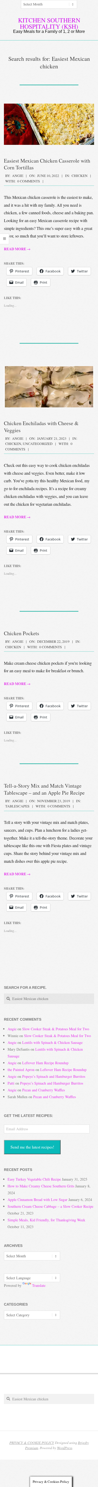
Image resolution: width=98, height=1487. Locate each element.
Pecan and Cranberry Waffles (43, 1089)
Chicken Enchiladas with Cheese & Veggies (41, 427)
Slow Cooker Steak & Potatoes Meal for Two (55, 1028)
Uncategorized (38, 443)
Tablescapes (17, 806)
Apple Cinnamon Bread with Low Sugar (37, 1199)
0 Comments (28, 181)
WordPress (64, 1447)
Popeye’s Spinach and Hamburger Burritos (53, 1076)
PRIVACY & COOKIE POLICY (31, 1442)
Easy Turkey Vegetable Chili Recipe (34, 1179)
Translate (38, 1285)
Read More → (17, 249)
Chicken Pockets (21, 633)
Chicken (80, 175)
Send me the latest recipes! (32, 1147)
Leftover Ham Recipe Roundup (45, 1062)
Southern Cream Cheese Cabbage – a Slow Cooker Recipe (50, 1206)
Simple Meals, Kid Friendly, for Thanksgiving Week (46, 1219)
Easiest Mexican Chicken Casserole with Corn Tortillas (47, 164)
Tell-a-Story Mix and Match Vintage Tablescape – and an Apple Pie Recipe (44, 789)
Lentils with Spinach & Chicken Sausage (52, 1042)
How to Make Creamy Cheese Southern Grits (41, 1185)
